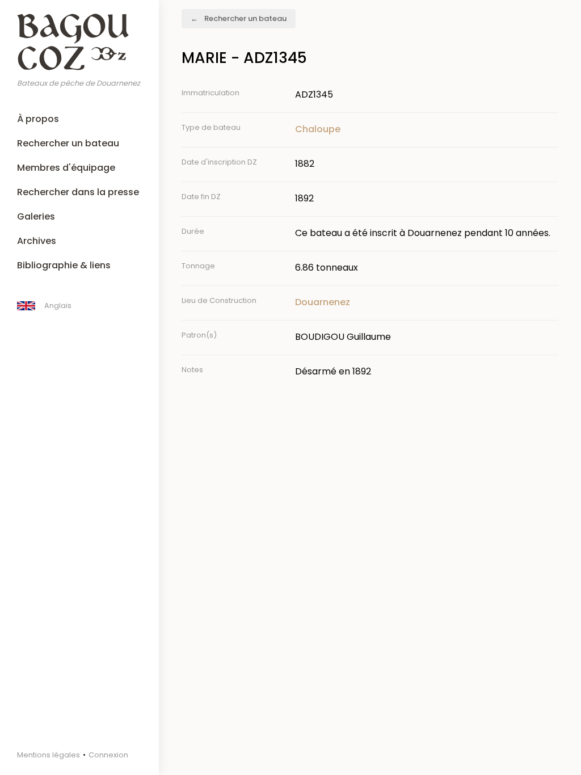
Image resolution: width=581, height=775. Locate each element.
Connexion (108, 755)
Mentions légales (48, 755)
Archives (36, 240)
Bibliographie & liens (64, 265)
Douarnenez (322, 302)
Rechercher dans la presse (78, 192)
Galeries (36, 216)
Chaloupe (317, 129)
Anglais (57, 305)
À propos (38, 118)
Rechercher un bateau (68, 143)
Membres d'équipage (66, 167)
